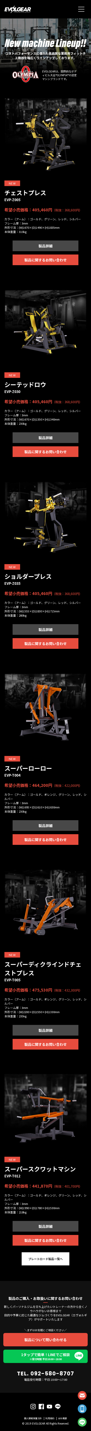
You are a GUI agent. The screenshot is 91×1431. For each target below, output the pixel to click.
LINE (82, 1422)
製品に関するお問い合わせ (45, 260)
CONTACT (82, 1395)
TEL (82, 1408)
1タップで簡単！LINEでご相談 (45, 1356)
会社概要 (62, 1418)
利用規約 (50, 1418)
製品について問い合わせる (45, 1339)
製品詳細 (45, 246)
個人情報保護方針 (33, 1418)
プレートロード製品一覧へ (45, 1259)
